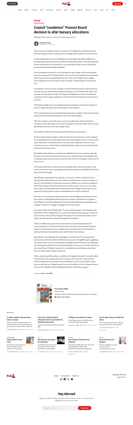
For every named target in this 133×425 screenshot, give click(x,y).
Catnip (113, 10)
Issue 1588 (48, 273)
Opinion (26, 10)
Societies (34, 10)
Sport (41, 10)
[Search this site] (125, 3)
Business (80, 10)
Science (58, 10)
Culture (72, 10)
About (56, 376)
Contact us (75, 376)
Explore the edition (63, 297)
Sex (107, 10)
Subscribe (117, 4)
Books (66, 10)
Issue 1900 (12, 4)
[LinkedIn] (65, 379)
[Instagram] (61, 379)
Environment (50, 10)
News (20, 10)
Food (95, 10)
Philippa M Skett (45, 43)
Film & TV (88, 10)
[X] (68, 379)
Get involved (65, 376)
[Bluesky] (72, 379)
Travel (101, 10)
